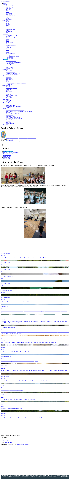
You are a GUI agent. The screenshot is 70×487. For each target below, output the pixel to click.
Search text (3, 141)
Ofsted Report (9, 89)
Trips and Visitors (10, 64)
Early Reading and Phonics (12, 37)
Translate (11, 140)
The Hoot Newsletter (10, 29)
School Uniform (9, 79)
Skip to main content (5, 1)
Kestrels (8, 24)
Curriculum (5, 34)
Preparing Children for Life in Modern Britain (16, 16)
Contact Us (5, 124)
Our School (5, 4)
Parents (4, 75)
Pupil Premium (9, 91)
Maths (7, 40)
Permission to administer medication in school (16, 83)
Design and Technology (11, 45)
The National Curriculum (11, 35)
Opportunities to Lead (10, 63)
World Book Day (9, 68)
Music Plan (8, 94)
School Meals (9, 78)
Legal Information (9, 442)
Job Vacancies (9, 19)
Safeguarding (6, 99)
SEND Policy (9, 122)
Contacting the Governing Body (13, 73)
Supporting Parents (10, 119)
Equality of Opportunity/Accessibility (14, 118)
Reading (8, 36)
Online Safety (9, 100)
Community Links (10, 66)
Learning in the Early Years (12, 54)
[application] (15, 460)
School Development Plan (11, 88)
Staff (7, 10)
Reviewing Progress (10, 116)
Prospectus (8, 9)
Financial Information (10, 97)
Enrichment (5, 59)
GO (19, 141)
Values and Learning (10, 15)
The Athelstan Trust (10, 5)
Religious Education (10, 53)
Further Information (10, 123)
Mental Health (6, 102)
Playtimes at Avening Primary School (14, 62)
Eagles (7, 23)
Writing (7, 39)
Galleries (8, 32)
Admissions (8, 8)
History (7, 18)
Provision (8, 112)
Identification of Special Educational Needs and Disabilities (19, 111)
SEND (4, 108)
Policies (7, 90)
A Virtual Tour (9, 31)
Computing (8, 43)
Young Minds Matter (10, 105)
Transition (8, 121)
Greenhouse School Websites (22, 444)
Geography (8, 47)
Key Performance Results (11, 95)
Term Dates (8, 77)
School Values (9, 14)
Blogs (7, 30)
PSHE (7, 52)
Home (4, 3)
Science (7, 41)
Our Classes (5, 20)
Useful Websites (9, 84)
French (7, 46)
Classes (7, 12)
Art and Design (9, 42)
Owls (7, 26)
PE (6, 51)
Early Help (8, 101)
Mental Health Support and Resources (14, 106)
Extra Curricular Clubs (11, 61)
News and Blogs (6, 28)
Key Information (6, 85)
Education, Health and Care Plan (13, 113)
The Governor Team (10, 72)
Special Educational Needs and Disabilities (15, 110)
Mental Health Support (11, 104)
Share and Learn (9, 58)
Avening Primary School (21, 138)
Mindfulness (8, 107)
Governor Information (11, 70)
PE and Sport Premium (11, 92)
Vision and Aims (9, 13)
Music (7, 50)
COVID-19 (8, 96)
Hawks (7, 25)
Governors (5, 69)
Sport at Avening (9, 67)
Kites (7, 80)
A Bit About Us (9, 7)
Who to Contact (9, 115)
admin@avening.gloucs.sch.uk (7, 439)
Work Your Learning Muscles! (12, 56)
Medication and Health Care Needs (13, 117)
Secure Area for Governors (12, 74)
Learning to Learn (10, 57)
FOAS (7, 81)
